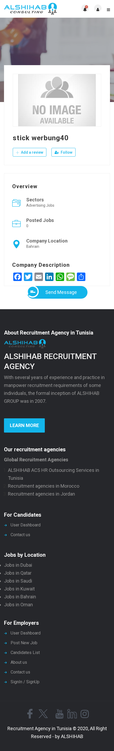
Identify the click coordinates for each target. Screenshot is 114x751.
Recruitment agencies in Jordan (41, 494)
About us (19, 662)
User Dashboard (26, 524)
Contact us (20, 534)
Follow (66, 152)
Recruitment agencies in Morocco (43, 486)
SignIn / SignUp (25, 681)
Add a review (31, 152)
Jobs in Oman (18, 604)
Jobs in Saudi (18, 581)
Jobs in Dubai (18, 565)
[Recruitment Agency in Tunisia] (30, 9)
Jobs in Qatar (18, 573)
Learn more (24, 425)
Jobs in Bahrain (20, 596)
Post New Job (24, 642)
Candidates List (25, 652)
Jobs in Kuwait (19, 589)
